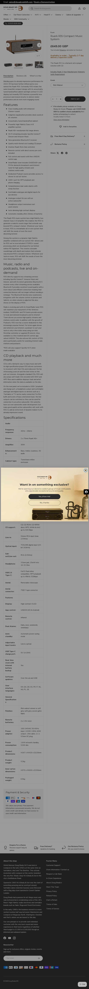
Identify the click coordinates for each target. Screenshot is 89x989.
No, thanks (44, 503)
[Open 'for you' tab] (86, 491)
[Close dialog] (85, 470)
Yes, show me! (44, 496)
